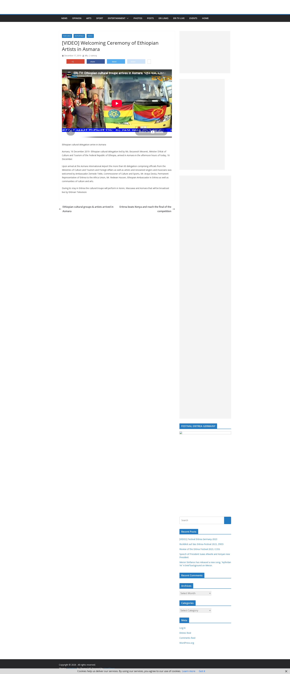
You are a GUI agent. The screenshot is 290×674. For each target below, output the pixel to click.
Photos (138, 18)
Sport (99, 18)
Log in (182, 627)
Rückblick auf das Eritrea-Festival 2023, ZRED (201, 544)
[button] (127, 18)
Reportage (79, 36)
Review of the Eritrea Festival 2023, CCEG (199, 549)
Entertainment (116, 18)
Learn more (188, 671)
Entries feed (185, 632)
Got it (202, 671)
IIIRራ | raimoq (91, 55)
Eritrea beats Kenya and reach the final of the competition (145, 209)
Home (205, 18)
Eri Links (163, 18)
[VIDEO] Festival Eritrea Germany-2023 (198, 539)
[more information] (149, 62)
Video (90, 36)
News (64, 18)
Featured (67, 36)
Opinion (76, 18)
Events (193, 18)
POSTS (150, 18)
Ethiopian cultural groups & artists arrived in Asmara (88, 209)
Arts (88, 18)
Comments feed (187, 637)
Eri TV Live (179, 18)
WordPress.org (186, 642)
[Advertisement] (204, 52)
